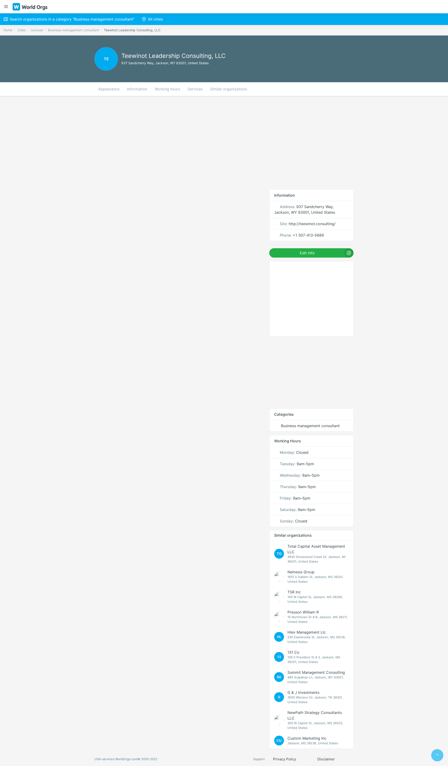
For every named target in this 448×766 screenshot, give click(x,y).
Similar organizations (228, 89)
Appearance (108, 89)
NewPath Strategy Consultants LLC (314, 715)
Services (195, 89)
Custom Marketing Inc (306, 738)
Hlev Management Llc (306, 632)
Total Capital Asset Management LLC (316, 549)
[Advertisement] (224, 142)
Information (137, 89)
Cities (21, 30)
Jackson (36, 30)
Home (8, 30)
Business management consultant (73, 30)
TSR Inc (294, 592)
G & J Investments (303, 692)
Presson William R (303, 612)
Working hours (167, 89)
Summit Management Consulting (316, 672)
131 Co (293, 652)
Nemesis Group (301, 572)
